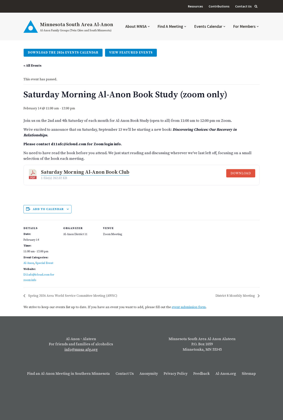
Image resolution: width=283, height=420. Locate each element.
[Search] (256, 6)
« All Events (32, 65)
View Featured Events (131, 53)
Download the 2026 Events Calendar (63, 53)
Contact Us (243, 6)
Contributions (219, 6)
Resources (195, 6)
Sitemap (249, 373)
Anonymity (148, 373)
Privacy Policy (175, 373)
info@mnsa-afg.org (81, 349)
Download (241, 173)
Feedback (201, 373)
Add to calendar (48, 209)
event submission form (189, 307)
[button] (149, 27)
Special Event (44, 263)
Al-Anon (28, 263)
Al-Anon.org (225, 373)
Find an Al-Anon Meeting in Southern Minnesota (68, 373)
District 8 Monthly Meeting (235, 296)
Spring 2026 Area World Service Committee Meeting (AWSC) (72, 296)
